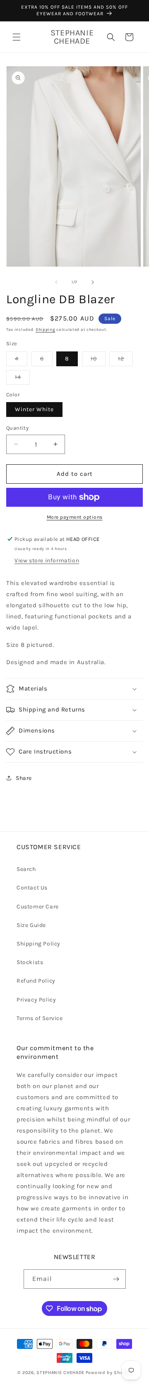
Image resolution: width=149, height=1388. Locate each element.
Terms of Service (40, 1018)
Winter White (34, 409)
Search (26, 869)
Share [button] (24, 778)
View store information (46, 560)
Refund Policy (36, 980)
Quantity (17, 428)
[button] (16, 37)
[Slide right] (93, 282)
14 (22, 379)
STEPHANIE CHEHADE (60, 1372)
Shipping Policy (38, 943)
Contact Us (32, 887)
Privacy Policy (36, 999)
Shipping (45, 329)
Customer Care (38, 906)
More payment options (75, 517)
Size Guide (31, 925)
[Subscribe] (116, 1279)
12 (125, 360)
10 (98, 360)
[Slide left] (56, 282)
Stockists (30, 962)
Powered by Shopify (109, 1372)
